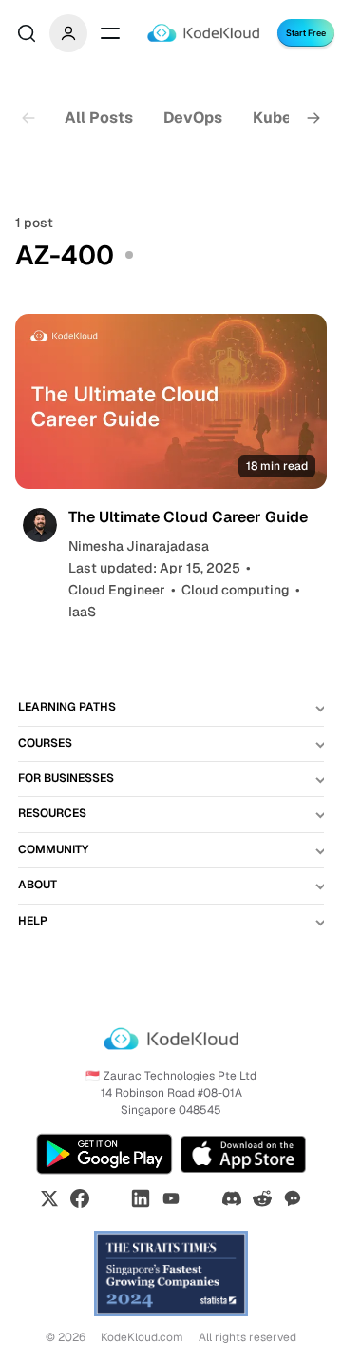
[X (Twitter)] (49, 1198)
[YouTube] (171, 1198)
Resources (52, 813)
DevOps (192, 117)
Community (53, 849)
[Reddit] (262, 1198)
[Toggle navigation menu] (110, 33)
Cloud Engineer (116, 589)
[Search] (27, 33)
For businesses (66, 778)
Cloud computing (235, 589)
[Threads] (201, 1198)
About (37, 884)
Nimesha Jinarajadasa (138, 546)
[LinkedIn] (140, 1198)
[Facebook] (79, 1198)
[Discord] (231, 1198)
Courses (45, 742)
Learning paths (67, 706)
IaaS (82, 611)
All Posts (99, 117)
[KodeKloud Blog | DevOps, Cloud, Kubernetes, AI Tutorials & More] (203, 32)
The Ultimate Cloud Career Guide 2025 (188, 526)
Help (33, 920)
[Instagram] (110, 1198)
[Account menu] (68, 33)
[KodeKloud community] (292, 1198)
